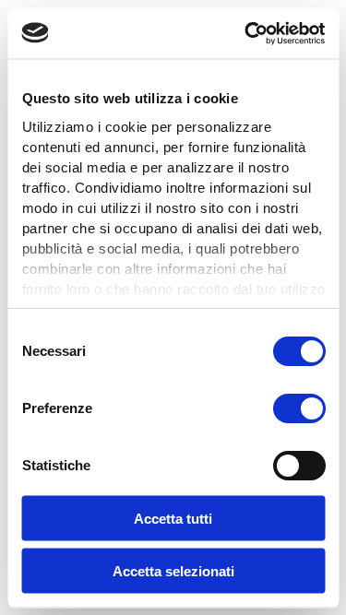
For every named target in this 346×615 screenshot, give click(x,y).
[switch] (298, 408)
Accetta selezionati (173, 570)
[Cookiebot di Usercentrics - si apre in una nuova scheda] (246, 33)
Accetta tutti (173, 518)
